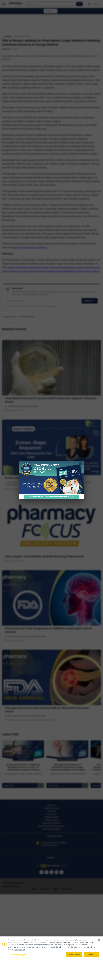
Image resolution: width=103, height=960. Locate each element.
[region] (51, 948)
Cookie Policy (19, 949)
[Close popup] (80, 464)
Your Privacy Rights (18, 954)
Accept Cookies (74, 954)
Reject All (91, 954)
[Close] (99, 940)
